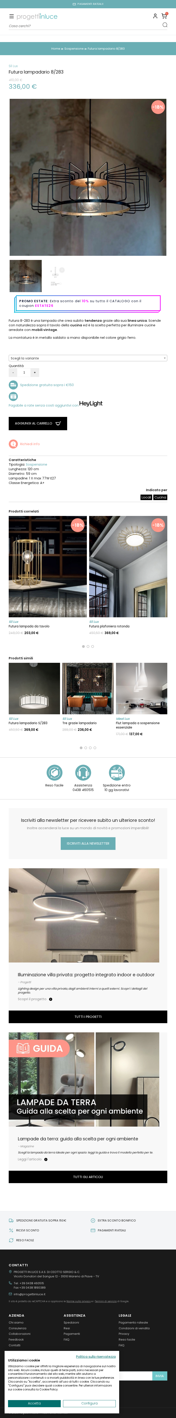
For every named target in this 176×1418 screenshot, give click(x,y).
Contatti (14, 1345)
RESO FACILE (25, 1240)
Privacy (124, 1334)
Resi (67, 1328)
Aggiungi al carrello (34, 423)
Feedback (16, 1339)
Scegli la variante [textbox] (25, 358)
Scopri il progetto (32, 999)
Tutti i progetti (88, 1016)
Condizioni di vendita (134, 1328)
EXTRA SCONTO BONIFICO (117, 1220)
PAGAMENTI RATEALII (90, 4)
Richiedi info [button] (30, 444)
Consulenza (17, 1328)
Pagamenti (72, 1334)
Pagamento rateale (133, 1322)
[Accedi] (155, 16)
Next (159, 177)
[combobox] (88, 358)
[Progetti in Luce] (37, 16)
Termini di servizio (106, 1301)
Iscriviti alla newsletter (88, 843)
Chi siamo (16, 1322)
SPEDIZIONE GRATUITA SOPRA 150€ (41, 1220)
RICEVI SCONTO (27, 1230)
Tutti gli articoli (88, 1177)
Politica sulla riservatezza (96, 1357)
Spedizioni (71, 1322)
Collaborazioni (19, 1334)
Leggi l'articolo (30, 1159)
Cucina (160, 497)
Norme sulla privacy (78, 1301)
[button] (164, 16)
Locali (146, 497)
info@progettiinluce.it (29, 1294)
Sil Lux (13, 66)
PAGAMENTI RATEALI (112, 1230)
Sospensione (36, 464)
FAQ (66, 1339)
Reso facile (127, 1339)
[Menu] (11, 16)
